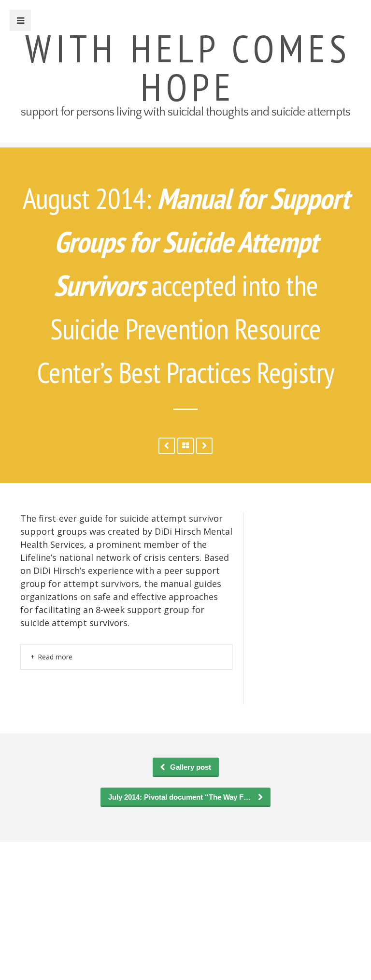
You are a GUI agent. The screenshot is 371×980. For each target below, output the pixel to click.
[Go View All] (185, 446)
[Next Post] (166, 446)
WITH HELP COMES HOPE (188, 67)
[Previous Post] (204, 446)
